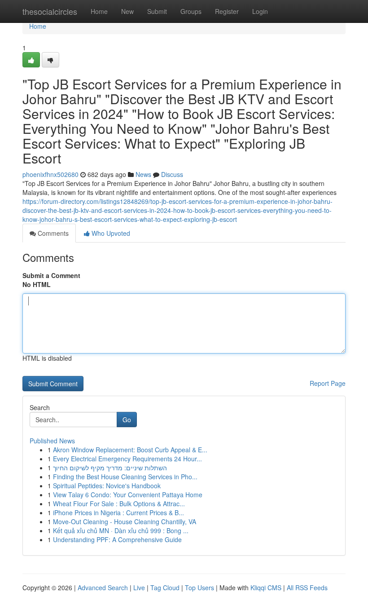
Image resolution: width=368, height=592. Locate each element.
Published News (52, 440)
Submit (157, 11)
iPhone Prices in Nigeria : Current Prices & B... (118, 512)
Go (127, 419)
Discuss (172, 174)
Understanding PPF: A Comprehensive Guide (117, 539)
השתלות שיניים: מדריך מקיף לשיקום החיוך (110, 467)
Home (99, 11)
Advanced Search (103, 587)
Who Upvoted (110, 233)
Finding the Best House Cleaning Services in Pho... (125, 476)
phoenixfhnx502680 (50, 174)
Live (139, 587)
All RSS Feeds (307, 587)
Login (260, 11)
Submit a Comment (51, 275)
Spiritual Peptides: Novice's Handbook (107, 485)
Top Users (199, 587)
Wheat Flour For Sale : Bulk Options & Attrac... (119, 503)
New (127, 11)
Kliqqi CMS (265, 587)
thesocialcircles (49, 11)
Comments (52, 233)
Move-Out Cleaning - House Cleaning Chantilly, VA (124, 521)
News (143, 174)
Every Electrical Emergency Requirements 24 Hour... (127, 458)
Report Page (328, 383)
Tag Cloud (165, 587)
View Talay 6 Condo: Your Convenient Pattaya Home (127, 494)
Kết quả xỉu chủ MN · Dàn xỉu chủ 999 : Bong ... (120, 530)
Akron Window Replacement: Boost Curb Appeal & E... (130, 449)
